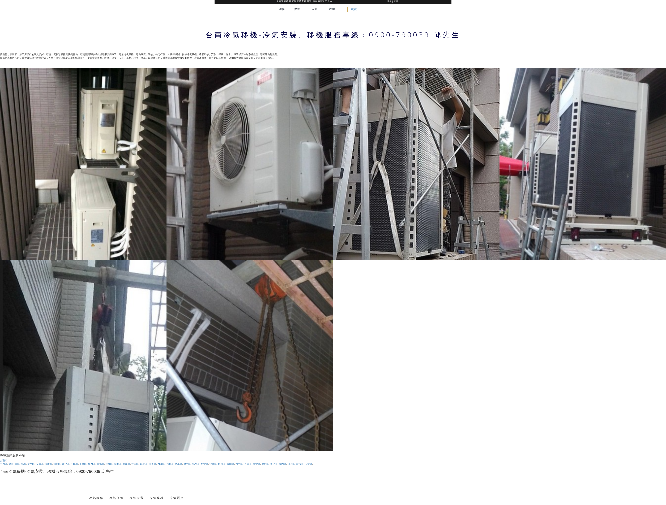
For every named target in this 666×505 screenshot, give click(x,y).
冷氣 (389, 2)
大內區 (282, 463)
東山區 (230, 463)
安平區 (31, 463)
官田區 (135, 463)
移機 (332, 9)
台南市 (3, 460)
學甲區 (187, 463)
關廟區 (117, 463)
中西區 (3, 463)
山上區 (291, 463)
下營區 (247, 463)
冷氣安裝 (136, 498)
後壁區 (213, 463)
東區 (11, 463)
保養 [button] (297, 9)
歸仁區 (57, 463)
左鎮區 (74, 463)
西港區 (161, 463)
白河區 (221, 463)
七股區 (169, 463)
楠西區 (91, 463)
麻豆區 (143, 463)
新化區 (65, 463)
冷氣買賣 (177, 498)
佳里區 (152, 463)
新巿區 (300, 463)
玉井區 (83, 463)
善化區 (274, 463)
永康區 (48, 463)
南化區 (100, 463)
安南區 (39, 463)
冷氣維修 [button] (96, 498)
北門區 (195, 463)
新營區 (204, 463)
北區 (23, 463)
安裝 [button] (315, 9)
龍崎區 (126, 463)
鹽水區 (265, 463)
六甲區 (239, 463)
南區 (17, 463)
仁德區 (109, 463)
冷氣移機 (157, 498)
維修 (282, 9)
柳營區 (256, 463)
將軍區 (178, 463)
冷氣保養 (116, 498)
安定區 (308, 463)
